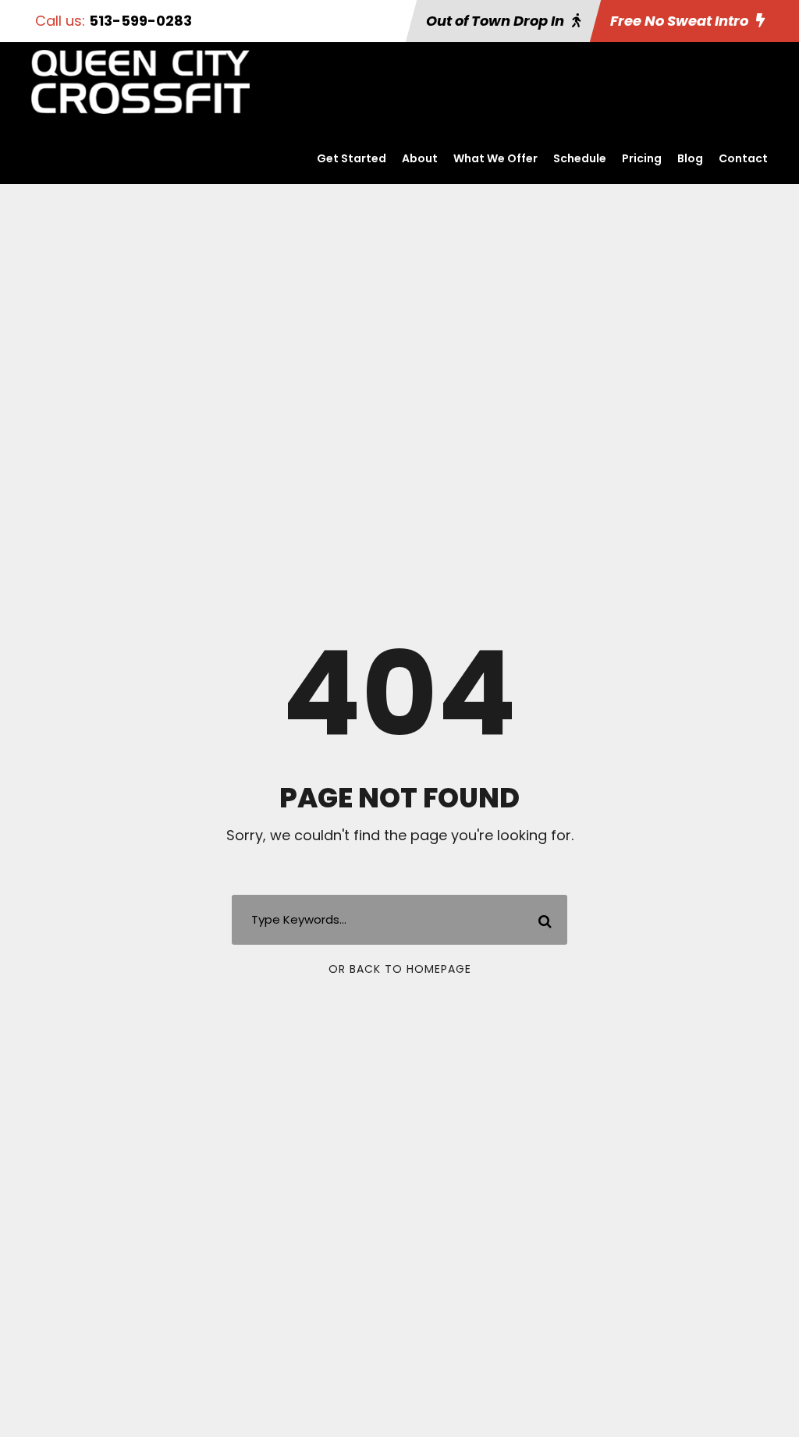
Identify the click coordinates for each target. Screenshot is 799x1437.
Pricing (642, 158)
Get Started (351, 158)
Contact (743, 158)
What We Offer (495, 158)
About (420, 158)
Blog (690, 158)
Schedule (579, 158)
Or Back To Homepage (399, 969)
